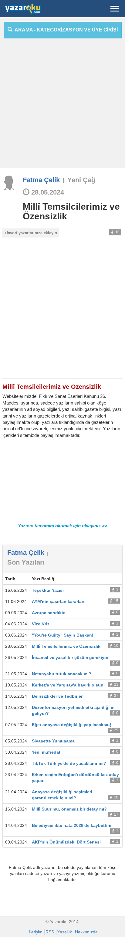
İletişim (35, 931)
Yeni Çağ (81, 180)
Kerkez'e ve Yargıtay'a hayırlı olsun (67, 685)
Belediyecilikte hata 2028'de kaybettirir (72, 825)
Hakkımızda (86, 931)
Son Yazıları (26, 562)
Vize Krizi (41, 623)
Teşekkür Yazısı (48, 590)
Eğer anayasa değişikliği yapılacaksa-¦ (71, 724)
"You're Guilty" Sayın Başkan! (62, 635)
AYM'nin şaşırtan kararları (58, 601)
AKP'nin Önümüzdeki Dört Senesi (66, 842)
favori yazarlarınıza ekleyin (32, 233)
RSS (50, 931)
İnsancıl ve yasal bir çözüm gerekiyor (70, 657)
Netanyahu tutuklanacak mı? (61, 673)
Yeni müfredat (46, 752)
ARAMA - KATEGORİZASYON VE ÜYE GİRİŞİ (65, 29)
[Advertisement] (62, 105)
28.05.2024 (46, 192)
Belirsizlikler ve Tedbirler (57, 696)
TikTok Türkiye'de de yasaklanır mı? (69, 763)
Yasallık (64, 931)
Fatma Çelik (41, 180)
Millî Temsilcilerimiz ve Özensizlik (71, 211)
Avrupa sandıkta (49, 612)
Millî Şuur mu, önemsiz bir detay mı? (69, 809)
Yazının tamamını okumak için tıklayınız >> (62, 525)
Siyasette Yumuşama (53, 741)
